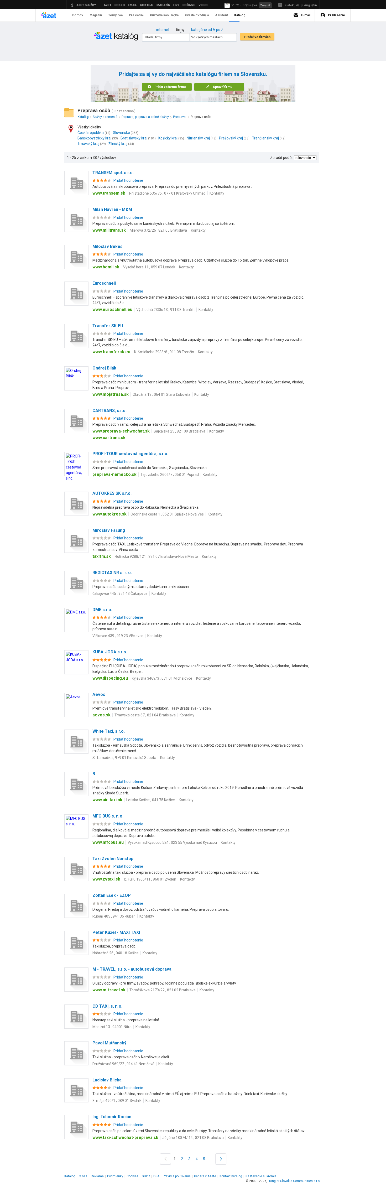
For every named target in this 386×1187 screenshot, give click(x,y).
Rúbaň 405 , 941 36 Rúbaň (113, 916)
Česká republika (90, 133)
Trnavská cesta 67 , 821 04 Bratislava (145, 715)
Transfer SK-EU (107, 325)
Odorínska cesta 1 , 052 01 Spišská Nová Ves (167, 514)
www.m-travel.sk (109, 989)
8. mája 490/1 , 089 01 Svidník (117, 1101)
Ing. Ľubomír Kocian (111, 1116)
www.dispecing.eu (110, 678)
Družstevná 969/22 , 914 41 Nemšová (123, 1064)
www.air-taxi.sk (107, 799)
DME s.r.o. (102, 609)
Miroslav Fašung (108, 530)
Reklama (97, 1176)
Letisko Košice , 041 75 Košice (150, 800)
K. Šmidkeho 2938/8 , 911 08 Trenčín (164, 352)
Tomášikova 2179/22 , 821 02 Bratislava (162, 990)
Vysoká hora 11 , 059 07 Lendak (149, 267)
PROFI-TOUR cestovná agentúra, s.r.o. (130, 453)
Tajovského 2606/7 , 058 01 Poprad (169, 474)
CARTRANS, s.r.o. (109, 410)
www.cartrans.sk (109, 437)
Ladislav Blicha (107, 1079)
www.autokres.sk (109, 514)
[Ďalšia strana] (220, 1158)
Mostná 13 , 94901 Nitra (112, 1027)
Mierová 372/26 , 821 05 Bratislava (158, 230)
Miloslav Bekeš (107, 246)
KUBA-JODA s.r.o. (109, 651)
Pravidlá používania (177, 1176)
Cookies (132, 1176)
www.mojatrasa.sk (110, 394)
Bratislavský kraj (134, 138)
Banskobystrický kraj (94, 138)
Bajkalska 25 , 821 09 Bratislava (179, 431)
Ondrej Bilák (104, 368)
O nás (83, 1176)
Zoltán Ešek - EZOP (111, 895)
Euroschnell (104, 283)
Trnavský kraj (88, 144)
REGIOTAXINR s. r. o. (112, 572)
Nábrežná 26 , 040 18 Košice (115, 953)
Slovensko (121, 133)
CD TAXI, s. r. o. (107, 1006)
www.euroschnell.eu (112, 309)
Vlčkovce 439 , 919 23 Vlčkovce (117, 636)
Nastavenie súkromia (261, 1176)
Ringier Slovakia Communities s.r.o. (294, 1181)
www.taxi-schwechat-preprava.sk (125, 1137)
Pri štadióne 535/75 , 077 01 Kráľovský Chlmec (167, 193)
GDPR (146, 1176)
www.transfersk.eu (111, 351)
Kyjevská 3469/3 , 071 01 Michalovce (162, 678)
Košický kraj (168, 138)
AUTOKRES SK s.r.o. (112, 493)
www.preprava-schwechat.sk (121, 431)
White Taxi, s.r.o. (108, 731)
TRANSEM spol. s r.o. (113, 172)
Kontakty (217, 193)
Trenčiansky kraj (265, 138)
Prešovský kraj (231, 138)
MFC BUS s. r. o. (107, 816)
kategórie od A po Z (207, 30)
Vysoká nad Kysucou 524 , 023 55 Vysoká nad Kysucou (172, 842)
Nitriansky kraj (198, 138)
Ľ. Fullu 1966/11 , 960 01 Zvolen (150, 879)
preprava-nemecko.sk (114, 474)
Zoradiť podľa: (281, 157)
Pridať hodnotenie (128, 180)
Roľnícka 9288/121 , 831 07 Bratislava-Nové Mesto (156, 556)
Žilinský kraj (117, 144)
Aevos (98, 694)
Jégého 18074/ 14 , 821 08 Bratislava (193, 1138)
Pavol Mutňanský (109, 1042)
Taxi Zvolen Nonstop (112, 858)
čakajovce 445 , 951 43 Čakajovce (120, 593)
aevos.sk (101, 714)
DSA (156, 1176)
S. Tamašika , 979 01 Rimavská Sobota (124, 758)
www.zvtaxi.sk (106, 879)
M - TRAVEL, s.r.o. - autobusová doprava (131, 969)
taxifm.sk (101, 556)
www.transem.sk (108, 193)
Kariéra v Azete (205, 1176)
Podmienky (115, 1176)
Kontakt (231, 1176)
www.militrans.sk (109, 230)
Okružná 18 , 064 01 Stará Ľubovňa (161, 394)
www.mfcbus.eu (108, 842)
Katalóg (69, 1176)
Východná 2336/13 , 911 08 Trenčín (165, 310)
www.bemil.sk (105, 266)
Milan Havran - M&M (112, 209)
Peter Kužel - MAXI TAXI (116, 932)
